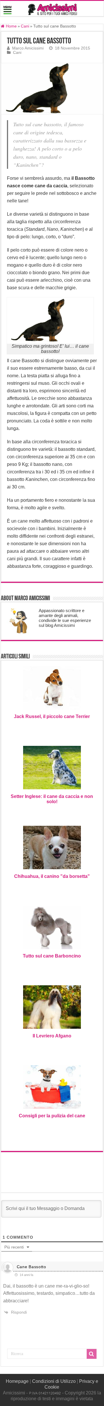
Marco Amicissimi (28, 48)
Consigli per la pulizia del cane (52, 1115)
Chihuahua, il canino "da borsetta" (52, 876)
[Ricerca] (91, 1354)
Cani (25, 26)
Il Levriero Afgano (52, 1035)
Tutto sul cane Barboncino (52, 955)
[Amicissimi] (56, 8)
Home (11, 26)
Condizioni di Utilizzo (54, 1381)
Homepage (17, 1381)
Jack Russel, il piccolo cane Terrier (52, 716)
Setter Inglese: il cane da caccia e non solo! (52, 799)
